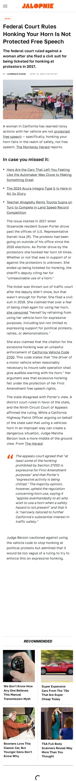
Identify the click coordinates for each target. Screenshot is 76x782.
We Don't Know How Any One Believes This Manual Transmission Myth (18, 692)
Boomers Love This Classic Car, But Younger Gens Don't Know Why (18, 750)
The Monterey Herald (33, 147)
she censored (17, 312)
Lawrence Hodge (16, 74)
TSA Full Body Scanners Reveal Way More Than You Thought (57, 750)
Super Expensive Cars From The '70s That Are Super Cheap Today (55, 693)
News (8, 18)
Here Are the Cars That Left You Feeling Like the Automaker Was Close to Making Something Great (39, 175)
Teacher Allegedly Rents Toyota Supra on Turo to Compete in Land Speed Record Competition (39, 207)
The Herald (33, 444)
